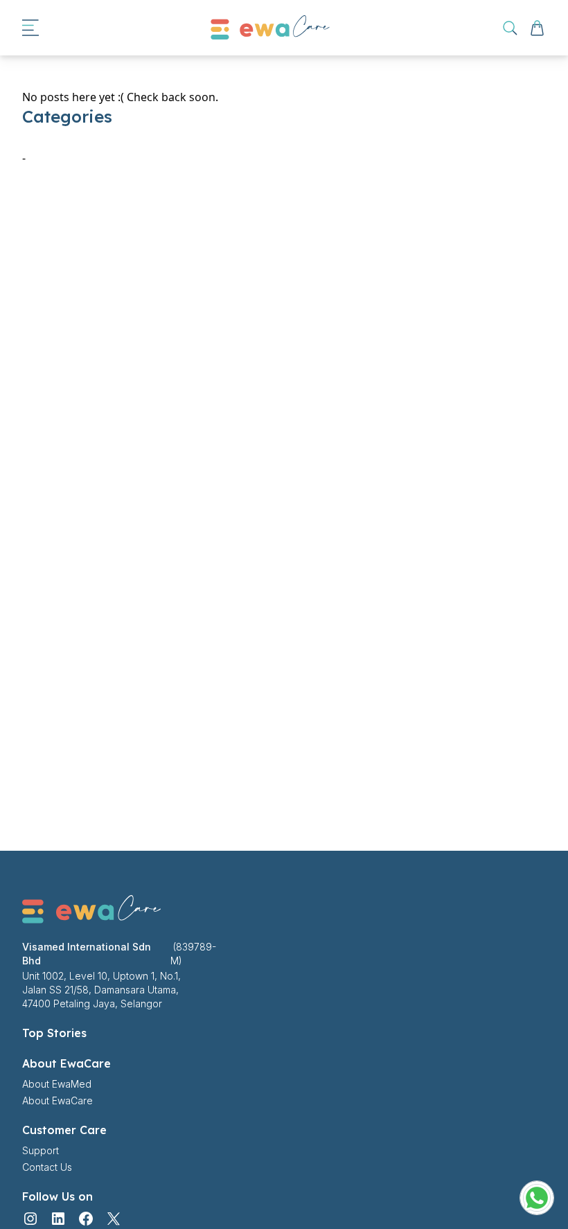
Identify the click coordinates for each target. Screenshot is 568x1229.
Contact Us (47, 1167)
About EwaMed (56, 1084)
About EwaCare (57, 1100)
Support (40, 1150)
